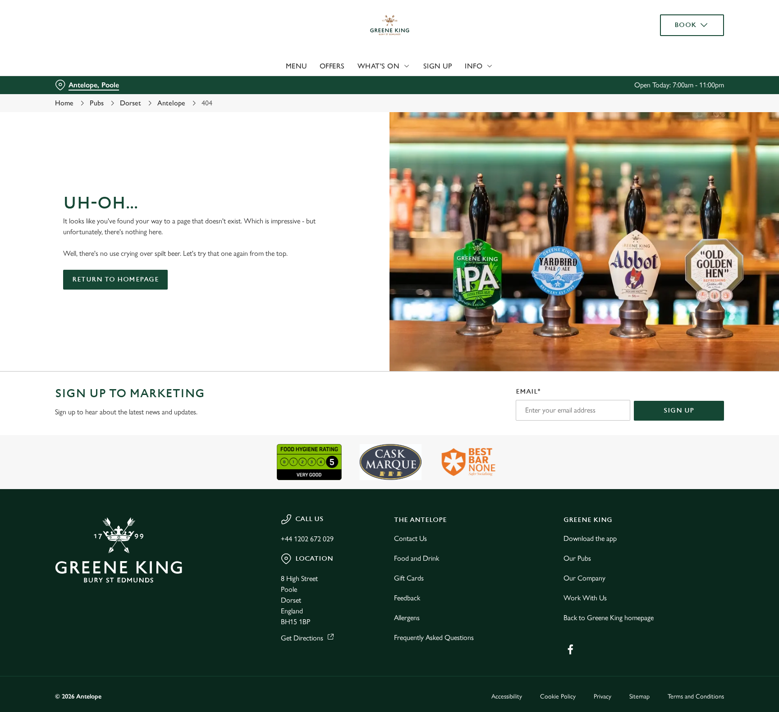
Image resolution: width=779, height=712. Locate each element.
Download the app (590, 538)
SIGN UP (679, 410)
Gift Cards (409, 578)
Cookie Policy (558, 696)
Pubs (97, 103)
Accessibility (506, 696)
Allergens (407, 617)
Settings (480, 83)
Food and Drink (416, 558)
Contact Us (410, 538)
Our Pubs (577, 558)
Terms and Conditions (696, 696)
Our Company (584, 578)
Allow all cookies (685, 23)
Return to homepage (115, 279)
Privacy (602, 696)
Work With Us (585, 598)
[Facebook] (570, 649)
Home (64, 103)
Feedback (407, 598)
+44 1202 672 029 (307, 539)
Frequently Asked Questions (434, 637)
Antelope (171, 103)
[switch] (277, 83)
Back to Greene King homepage (609, 617)
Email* (528, 391)
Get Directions (302, 638)
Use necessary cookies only (685, 53)
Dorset (130, 103)
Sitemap (639, 696)
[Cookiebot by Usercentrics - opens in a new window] (76, 84)
